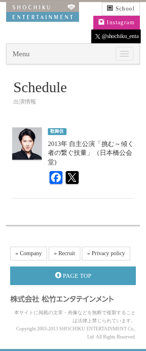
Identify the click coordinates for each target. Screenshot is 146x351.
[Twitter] (72, 178)
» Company (28, 253)
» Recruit (64, 253)
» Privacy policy (106, 253)
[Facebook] (56, 178)
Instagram (120, 22)
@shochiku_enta (119, 36)
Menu (21, 54)
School (124, 9)
